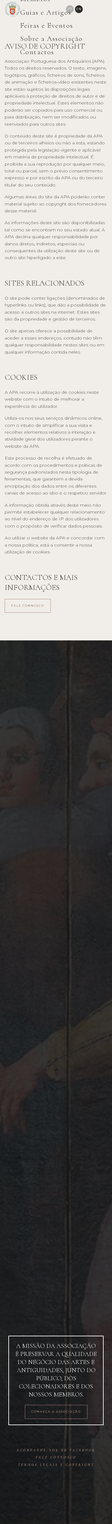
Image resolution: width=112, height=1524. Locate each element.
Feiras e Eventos (46, 25)
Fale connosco (27, 605)
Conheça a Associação (56, 1411)
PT (70, 9)
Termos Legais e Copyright (56, 1465)
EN (79, 9)
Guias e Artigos (45, 12)
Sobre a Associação (51, 38)
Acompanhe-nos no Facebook (56, 1450)
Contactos (37, 52)
